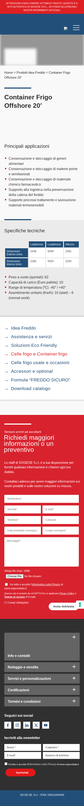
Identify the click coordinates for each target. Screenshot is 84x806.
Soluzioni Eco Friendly (34, 345)
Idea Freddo (23, 327)
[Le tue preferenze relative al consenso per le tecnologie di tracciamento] (80, 605)
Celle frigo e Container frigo (39, 353)
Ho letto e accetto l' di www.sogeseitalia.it (43, 764)
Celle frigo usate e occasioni (40, 362)
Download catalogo (30, 388)
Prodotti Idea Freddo (31, 72)
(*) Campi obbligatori (16, 602)
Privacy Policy (66, 593)
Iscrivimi (22, 772)
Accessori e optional (32, 371)
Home (8, 72)
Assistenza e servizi (31, 336)
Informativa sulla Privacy (46, 584)
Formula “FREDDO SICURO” (40, 379)
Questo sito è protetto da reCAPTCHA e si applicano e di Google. (40, 595)
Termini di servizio (14, 597)
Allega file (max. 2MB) (17, 570)
